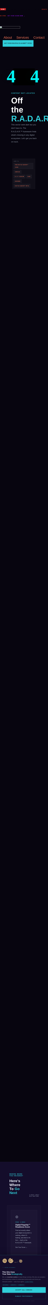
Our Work (17, 181)
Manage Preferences (24, 1296)
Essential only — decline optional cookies (24, 1300)
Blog (29, 176)
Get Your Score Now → (16, 16)
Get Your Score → (21, 1247)
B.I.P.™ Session (19, 176)
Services (22, 37)
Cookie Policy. (29, 1282)
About (8, 37)
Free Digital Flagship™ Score (21, 166)
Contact (39, 37)
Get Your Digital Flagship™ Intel (18, 43)
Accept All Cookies (24, 1290)
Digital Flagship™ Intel (22, 185)
